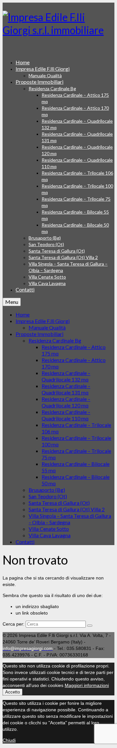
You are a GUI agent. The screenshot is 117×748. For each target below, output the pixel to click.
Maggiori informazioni (87, 685)
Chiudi (9, 740)
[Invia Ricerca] (89, 626)
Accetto (12, 692)
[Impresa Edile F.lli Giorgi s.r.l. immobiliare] (58, 24)
